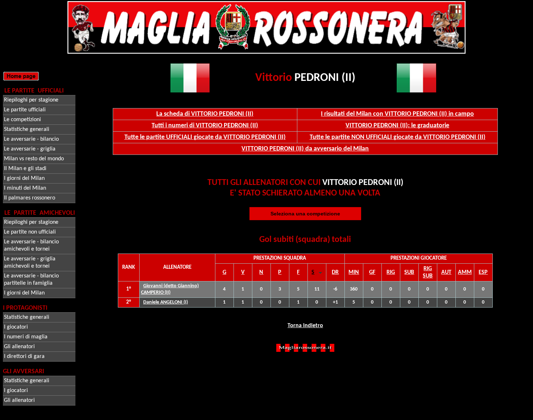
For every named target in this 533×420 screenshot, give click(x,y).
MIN (353, 272)
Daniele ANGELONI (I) (165, 302)
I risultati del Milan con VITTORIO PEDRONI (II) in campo (397, 114)
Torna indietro (305, 326)
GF (372, 272)
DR (335, 272)
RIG (391, 272)
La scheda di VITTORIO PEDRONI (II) (204, 114)
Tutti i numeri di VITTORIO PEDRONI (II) (205, 125)
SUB (409, 272)
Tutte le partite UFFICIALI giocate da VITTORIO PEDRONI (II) (205, 137)
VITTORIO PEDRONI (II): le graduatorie (397, 125)
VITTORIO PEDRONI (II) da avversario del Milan (305, 148)
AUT (446, 272)
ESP (483, 272)
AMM (465, 272)
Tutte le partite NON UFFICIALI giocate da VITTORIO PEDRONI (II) (398, 137)
